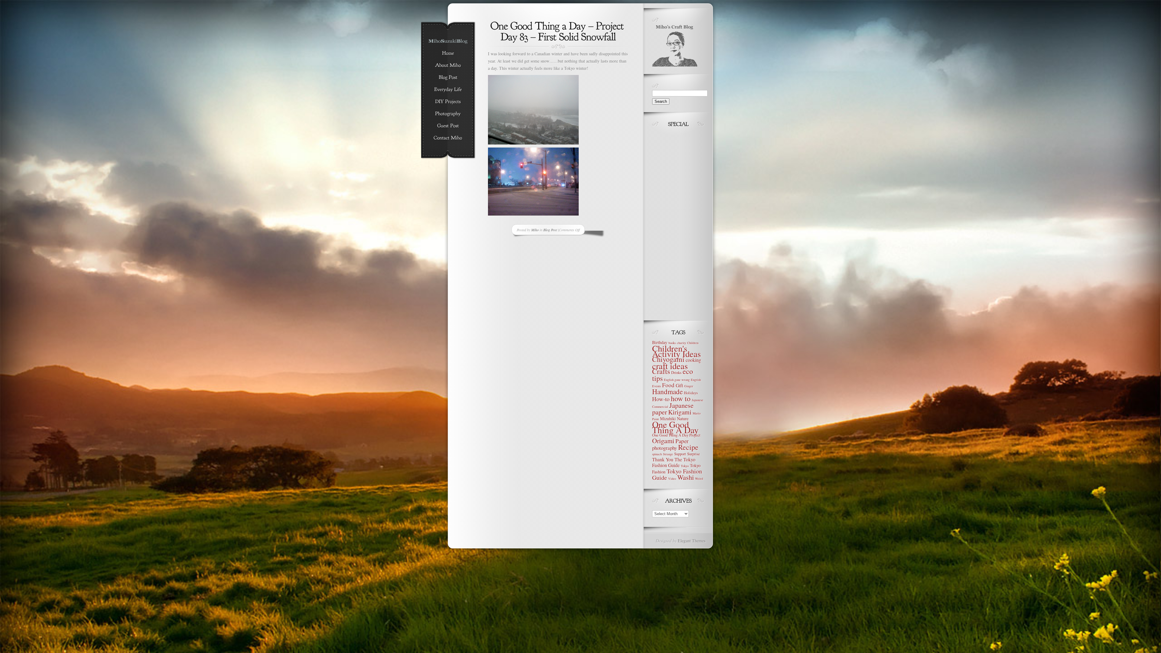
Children (692, 343)
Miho (535, 229)
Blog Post (550, 229)
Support (680, 453)
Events (656, 386)
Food (668, 385)
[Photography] (448, 114)
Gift (679, 385)
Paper (681, 441)
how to (681, 398)
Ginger (688, 386)
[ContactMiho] (448, 138)
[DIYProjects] (448, 101)
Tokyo (685, 466)
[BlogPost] (448, 77)
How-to (661, 399)
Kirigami (679, 412)
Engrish (696, 380)
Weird (699, 478)
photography (664, 447)
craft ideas (670, 366)
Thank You (662, 459)
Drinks (676, 372)
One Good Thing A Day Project (676, 435)
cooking (693, 360)
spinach (657, 454)
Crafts (661, 371)
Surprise (693, 453)
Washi (685, 477)
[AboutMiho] (448, 65)
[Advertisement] (670, 222)
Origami (663, 440)
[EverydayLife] (448, 89)
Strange (668, 454)
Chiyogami (668, 359)
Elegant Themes (691, 541)
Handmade (667, 391)
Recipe (688, 447)
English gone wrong (677, 380)
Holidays (691, 392)
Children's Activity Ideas (676, 351)
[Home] (448, 53)
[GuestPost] (448, 126)
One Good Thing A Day (675, 427)
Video (672, 478)
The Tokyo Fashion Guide (673, 462)
